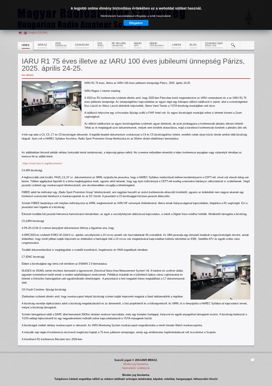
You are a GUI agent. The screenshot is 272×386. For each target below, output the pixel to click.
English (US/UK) (37, 32)
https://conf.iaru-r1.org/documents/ (42, 163)
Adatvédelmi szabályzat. (136, 368)
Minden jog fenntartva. (136, 364)
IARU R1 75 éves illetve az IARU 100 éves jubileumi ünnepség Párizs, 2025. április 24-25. (133, 64)
